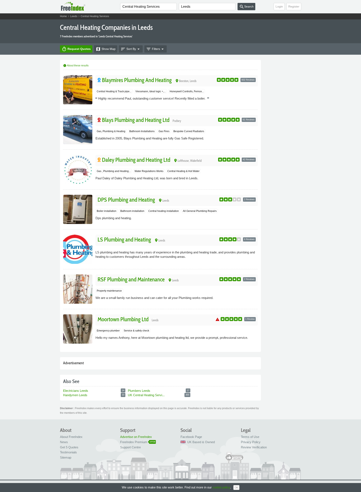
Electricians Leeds (75, 390)
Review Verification (254, 447)
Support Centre (130, 447)
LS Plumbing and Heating (124, 239)
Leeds (73, 16)
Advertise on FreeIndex (136, 437)
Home (63, 16)
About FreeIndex (71, 437)
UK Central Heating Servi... (146, 395)
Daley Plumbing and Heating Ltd (136, 159)
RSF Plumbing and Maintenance (131, 279)
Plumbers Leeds (139, 390)
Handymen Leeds (75, 395)
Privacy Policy (251, 442)
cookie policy (221, 487)
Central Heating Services (95, 16)
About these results (76, 65)
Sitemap (65, 457)
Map (106, 49)
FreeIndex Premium (133, 442)
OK (236, 487)
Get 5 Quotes (69, 447)
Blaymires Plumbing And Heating (137, 80)
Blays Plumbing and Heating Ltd (135, 119)
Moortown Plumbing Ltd (123, 319)
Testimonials (68, 452)
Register (293, 6)
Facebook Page (191, 437)
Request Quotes (76, 49)
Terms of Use (250, 437)
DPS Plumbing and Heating (126, 199)
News (64, 442)
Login (279, 6)
